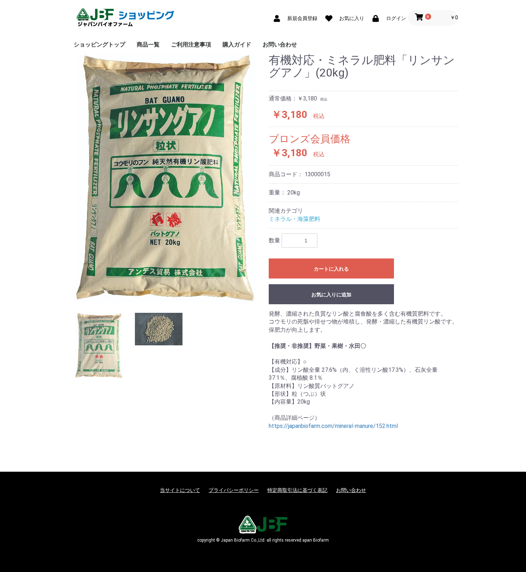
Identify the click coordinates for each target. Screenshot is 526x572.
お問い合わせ (280, 44)
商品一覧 (148, 44)
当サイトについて (180, 490)
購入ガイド (237, 44)
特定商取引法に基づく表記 (297, 490)
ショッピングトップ (99, 44)
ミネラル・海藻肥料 (294, 219)
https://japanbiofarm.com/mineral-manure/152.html (333, 426)
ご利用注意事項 (191, 44)
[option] (165, 178)
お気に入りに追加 (331, 294)
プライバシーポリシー (234, 490)
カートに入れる (331, 269)
